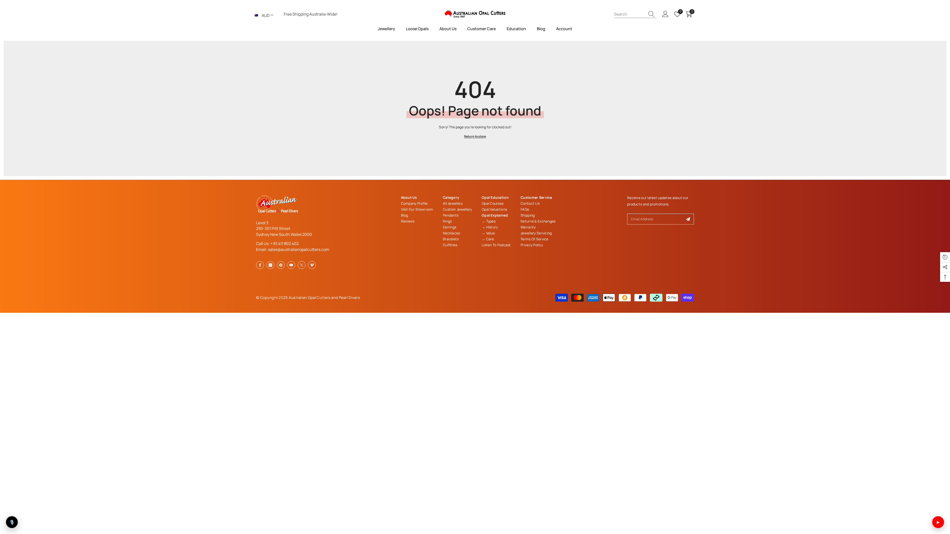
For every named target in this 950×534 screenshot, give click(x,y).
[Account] (665, 14)
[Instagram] (270, 265)
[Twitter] (302, 265)
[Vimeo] (312, 265)
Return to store (475, 136)
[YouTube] (291, 265)
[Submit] (688, 219)
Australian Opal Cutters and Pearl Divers (324, 297)
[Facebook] (260, 265)
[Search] (635, 14)
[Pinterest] (281, 265)
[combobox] (629, 14)
